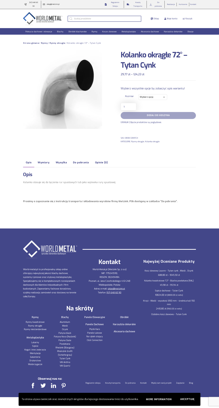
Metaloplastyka (129, 31)
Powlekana (65, 344)
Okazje (190, 31)
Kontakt (143, 383)
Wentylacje (35, 353)
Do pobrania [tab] (81, 162)
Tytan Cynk (64, 358)
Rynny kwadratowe (35, 322)
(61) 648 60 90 (114, 292)
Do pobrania (130, 383)
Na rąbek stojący (94, 336)
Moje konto (171, 18)
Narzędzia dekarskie (173, 31)
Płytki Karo (94, 329)
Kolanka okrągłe (152, 141)
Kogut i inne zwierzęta (35, 349)
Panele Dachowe (95, 324)
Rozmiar (129, 96)
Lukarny (35, 342)
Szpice (35, 346)
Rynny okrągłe (57, 43)
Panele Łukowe (94, 333)
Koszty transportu (113, 383)
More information (159, 399)
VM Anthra (65, 362)
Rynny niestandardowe (35, 329)
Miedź (65, 325)
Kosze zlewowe (109, 31)
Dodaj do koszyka (158, 115)
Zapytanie (180, 383)
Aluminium (65, 322)
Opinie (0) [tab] (101, 162)
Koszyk (188, 18)
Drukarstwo (35, 360)
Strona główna (31, 43)
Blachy (60, 31)
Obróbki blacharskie (77, 31)
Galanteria (35, 357)
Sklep (156, 18)
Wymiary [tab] (44, 162)
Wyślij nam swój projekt (161, 383)
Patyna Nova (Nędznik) (65, 336)
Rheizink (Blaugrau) (65, 347)
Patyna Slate (65, 340)
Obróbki (124, 317)
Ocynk (65, 329)
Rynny (94, 31)
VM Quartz (65, 365)
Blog (191, 383)
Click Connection (94, 340)
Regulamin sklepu (93, 383)
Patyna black (65, 333)
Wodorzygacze (35, 364)
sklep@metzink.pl (116, 288)
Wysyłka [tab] (61, 162)
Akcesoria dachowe (150, 31)
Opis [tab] (28, 162)
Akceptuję (187, 399)
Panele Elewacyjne (94, 317)
